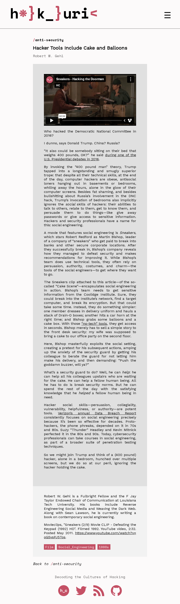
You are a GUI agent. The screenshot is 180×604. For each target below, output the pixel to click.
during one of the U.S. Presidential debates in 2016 (90, 157)
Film (49, 547)
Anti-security (49, 39)
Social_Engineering (76, 547)
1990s (104, 547)
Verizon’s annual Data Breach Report (97, 413)
